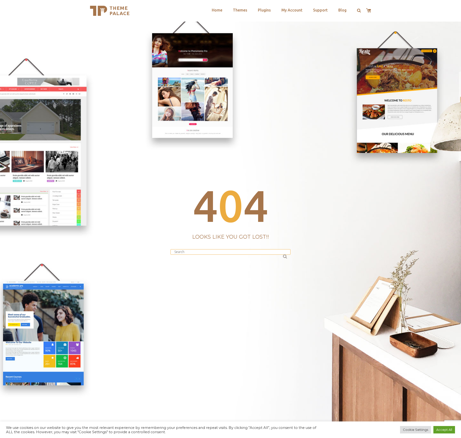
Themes (240, 10)
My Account (292, 10)
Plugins (264, 10)
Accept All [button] (444, 430)
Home (217, 10)
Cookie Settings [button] (415, 430)
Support (320, 10)
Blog (342, 10)
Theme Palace (119, 10)
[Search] (285, 255)
